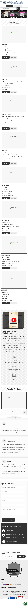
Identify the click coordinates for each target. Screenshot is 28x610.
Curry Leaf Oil (5, 220)
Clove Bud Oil (5, 150)
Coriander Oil (5, 185)
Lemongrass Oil (6, 114)
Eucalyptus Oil (5, 255)
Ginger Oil (4, 45)
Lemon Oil (4, 79)
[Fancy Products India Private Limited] (13, 2)
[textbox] (9, 9)
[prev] (12, 417)
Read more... (14, 352)
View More (13, 57)
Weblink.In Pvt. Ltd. (20, 594)
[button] (11, 541)
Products (3, 579)
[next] (15, 417)
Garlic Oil (4, 290)
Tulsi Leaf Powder (7, 412)
